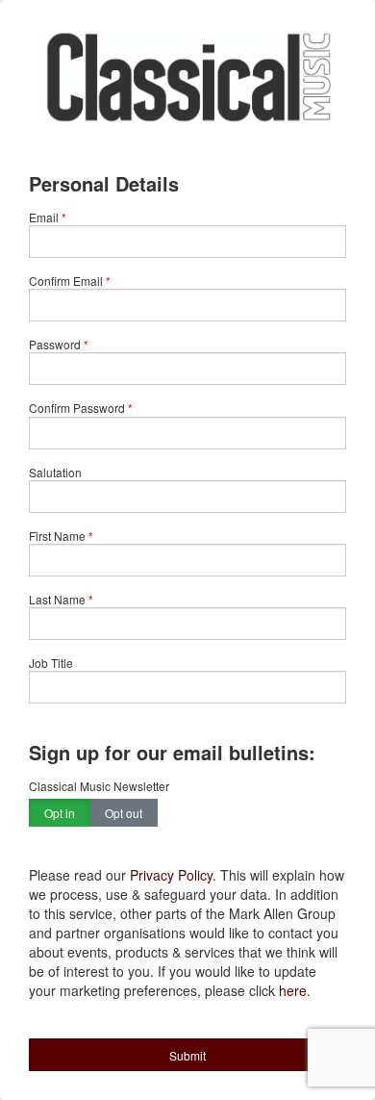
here (293, 990)
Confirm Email (66, 280)
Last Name (57, 599)
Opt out (123, 813)
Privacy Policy (171, 874)
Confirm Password (77, 407)
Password (55, 344)
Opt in (59, 813)
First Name (57, 535)
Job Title (51, 662)
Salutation (55, 472)
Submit (187, 1055)
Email (44, 217)
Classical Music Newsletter (99, 786)
